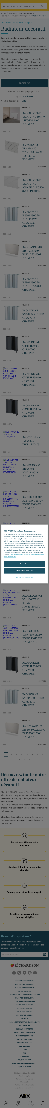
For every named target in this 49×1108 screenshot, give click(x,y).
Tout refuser (24, 564)
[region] (24, 554)
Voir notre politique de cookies (20, 554)
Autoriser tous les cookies (24, 571)
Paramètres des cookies (24, 577)
